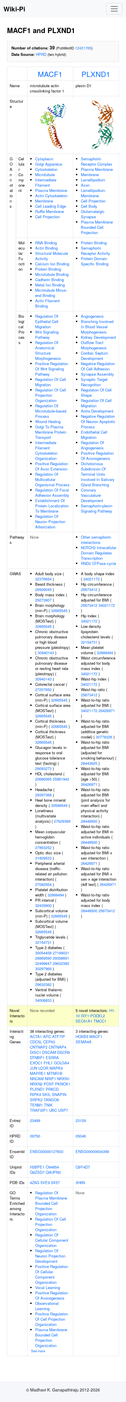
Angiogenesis (92, 316)
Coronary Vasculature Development (92, 495)
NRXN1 (63, 1078)
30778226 (104, 737)
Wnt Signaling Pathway (47, 334)
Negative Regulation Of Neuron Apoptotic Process (98, 421)
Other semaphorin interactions (96, 539)
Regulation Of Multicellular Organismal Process (52, 479)
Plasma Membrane (51, 190)
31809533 (43, 858)
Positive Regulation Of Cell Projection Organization (51, 1319)
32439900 (43, 905)
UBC (53, 1110)
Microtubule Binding (52, 274)
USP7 (63, 1110)
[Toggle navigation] (114, 9)
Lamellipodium (93, 180)
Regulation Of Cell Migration (50, 382)
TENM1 (36, 1105)
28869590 (43, 958)
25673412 (89, 589)
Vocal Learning (47, 1287)
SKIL (46, 1094)
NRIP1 (50, 1078)
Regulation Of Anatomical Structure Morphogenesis (48, 350)
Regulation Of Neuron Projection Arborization (50, 521)
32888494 (55, 895)
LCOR (43, 1068)
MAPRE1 (38, 1073)
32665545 (59, 610)
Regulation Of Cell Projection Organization (50, 395)
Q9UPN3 (53, 1172)
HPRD (41, 54)
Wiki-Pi (14, 9)
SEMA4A (83, 1041)
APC (47, 1036)
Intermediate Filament (45, 182)
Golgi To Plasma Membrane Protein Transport (50, 432)
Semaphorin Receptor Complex (96, 161)
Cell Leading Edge (50, 206)
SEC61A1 (84, 1021)
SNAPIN (59, 1094)
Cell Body (89, 206)
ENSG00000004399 (92, 1151)
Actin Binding (46, 248)
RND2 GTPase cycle (98, 563)
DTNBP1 (37, 1057)
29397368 (43, 795)
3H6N (80, 1182)
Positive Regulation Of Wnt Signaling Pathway (51, 369)
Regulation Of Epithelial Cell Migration (46, 321)
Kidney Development (98, 337)
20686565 (43, 779)
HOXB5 (82, 1036)
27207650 (43, 689)
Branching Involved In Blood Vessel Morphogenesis (97, 327)
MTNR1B (54, 1073)
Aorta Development (97, 411)
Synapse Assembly (97, 374)
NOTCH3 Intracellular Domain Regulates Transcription (98, 553)
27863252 (43, 847)
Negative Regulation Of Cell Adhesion (98, 366)
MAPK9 (56, 1068)
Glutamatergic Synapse (93, 214)
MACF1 (50, 73)
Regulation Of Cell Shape (96, 392)
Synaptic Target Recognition (94, 382)
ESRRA (52, 1057)
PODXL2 (97, 1015)
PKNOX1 (62, 1084)
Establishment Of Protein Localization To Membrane (52, 506)
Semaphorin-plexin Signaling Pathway (96, 508)
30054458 (43, 953)
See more (38, 1350)
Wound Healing (48, 421)
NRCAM (37, 1078)
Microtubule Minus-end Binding (51, 292)
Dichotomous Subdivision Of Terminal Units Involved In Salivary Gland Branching (98, 474)
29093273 (43, 768)
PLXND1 (95, 73)
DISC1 (35, 1052)
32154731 (43, 942)
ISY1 (85, 1015)
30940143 (46, 652)
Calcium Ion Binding (52, 264)
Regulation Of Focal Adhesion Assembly (52, 492)
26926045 (43, 589)
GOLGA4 (61, 1063)
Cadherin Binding (49, 279)
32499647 (43, 963)
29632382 (61, 963)
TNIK (48, 1105)
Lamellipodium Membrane (93, 193)
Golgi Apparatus (48, 164)
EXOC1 (36, 1063)
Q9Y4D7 (83, 1167)
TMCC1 (99, 1021)
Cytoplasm (44, 158)
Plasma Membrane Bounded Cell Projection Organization (51, 1337)
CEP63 (49, 1041)
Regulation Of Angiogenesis (92, 445)
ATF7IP (58, 1036)
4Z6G (34, 1182)
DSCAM (49, 1052)
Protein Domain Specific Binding (94, 261)
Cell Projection (47, 216)
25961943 (61, 779)
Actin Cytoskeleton (51, 195)
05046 (81, 1136)
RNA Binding (46, 242)
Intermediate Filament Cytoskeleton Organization (46, 450)
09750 (35, 1136)
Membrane (44, 201)
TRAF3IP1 (39, 1110)
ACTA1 (36, 1036)
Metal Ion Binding (50, 285)
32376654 (43, 579)
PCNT (49, 1084)
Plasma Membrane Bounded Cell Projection (97, 227)
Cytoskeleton (46, 169)
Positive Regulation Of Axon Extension (51, 466)
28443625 (89, 763)
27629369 (62, 821)
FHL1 (48, 1063)
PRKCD (52, 1089)
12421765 (83, 47)
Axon (85, 185)
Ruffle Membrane (49, 211)
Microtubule (45, 174)
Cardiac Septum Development (94, 355)
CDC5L (36, 1041)
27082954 (43, 884)
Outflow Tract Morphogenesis (94, 345)
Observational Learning (47, 1305)
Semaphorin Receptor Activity (95, 250)
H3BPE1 (37, 1167)
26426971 (106, 710)
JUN (33, 1068)
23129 (81, 1120)
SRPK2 (36, 1099)
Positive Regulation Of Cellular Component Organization (51, 1274)
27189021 (61, 953)
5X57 (55, 1182)
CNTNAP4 (57, 1047)
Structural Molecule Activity (51, 255)
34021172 (91, 579)
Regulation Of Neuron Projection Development (50, 1256)
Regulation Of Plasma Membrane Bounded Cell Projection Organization (51, 1203)
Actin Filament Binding (47, 303)
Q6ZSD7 (37, 1172)
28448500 (89, 821)
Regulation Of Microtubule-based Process (50, 411)
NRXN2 (36, 1084)
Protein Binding (48, 269)
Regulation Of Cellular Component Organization (51, 1240)
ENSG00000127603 (46, 1151)
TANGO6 (51, 1099)
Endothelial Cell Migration (94, 434)
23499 (35, 1120)
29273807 (43, 600)
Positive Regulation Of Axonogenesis (97, 455)
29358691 (61, 958)
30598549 (59, 805)
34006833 (43, 1000)
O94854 (52, 1167)
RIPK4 (35, 1094)
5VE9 (45, 1182)
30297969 (43, 968)
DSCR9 (63, 1052)
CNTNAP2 (38, 1047)
